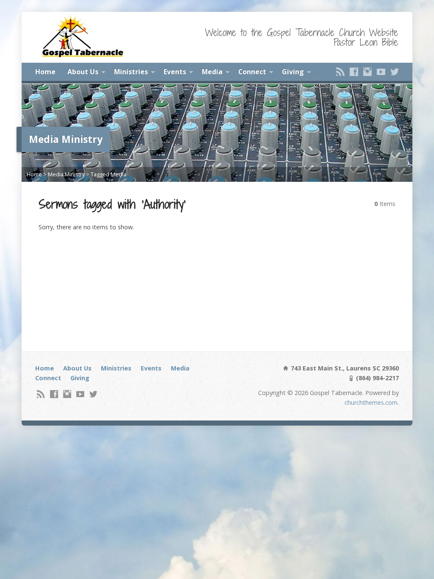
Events (175, 71)
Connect (252, 71)
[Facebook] (354, 71)
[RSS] (340, 71)
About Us (82, 71)
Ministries (131, 71)
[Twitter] (394, 71)
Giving (293, 71)
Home (45, 71)
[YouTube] (381, 71)
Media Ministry (66, 174)
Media (212, 71)
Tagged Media (108, 174)
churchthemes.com (371, 402)
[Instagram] (367, 71)
